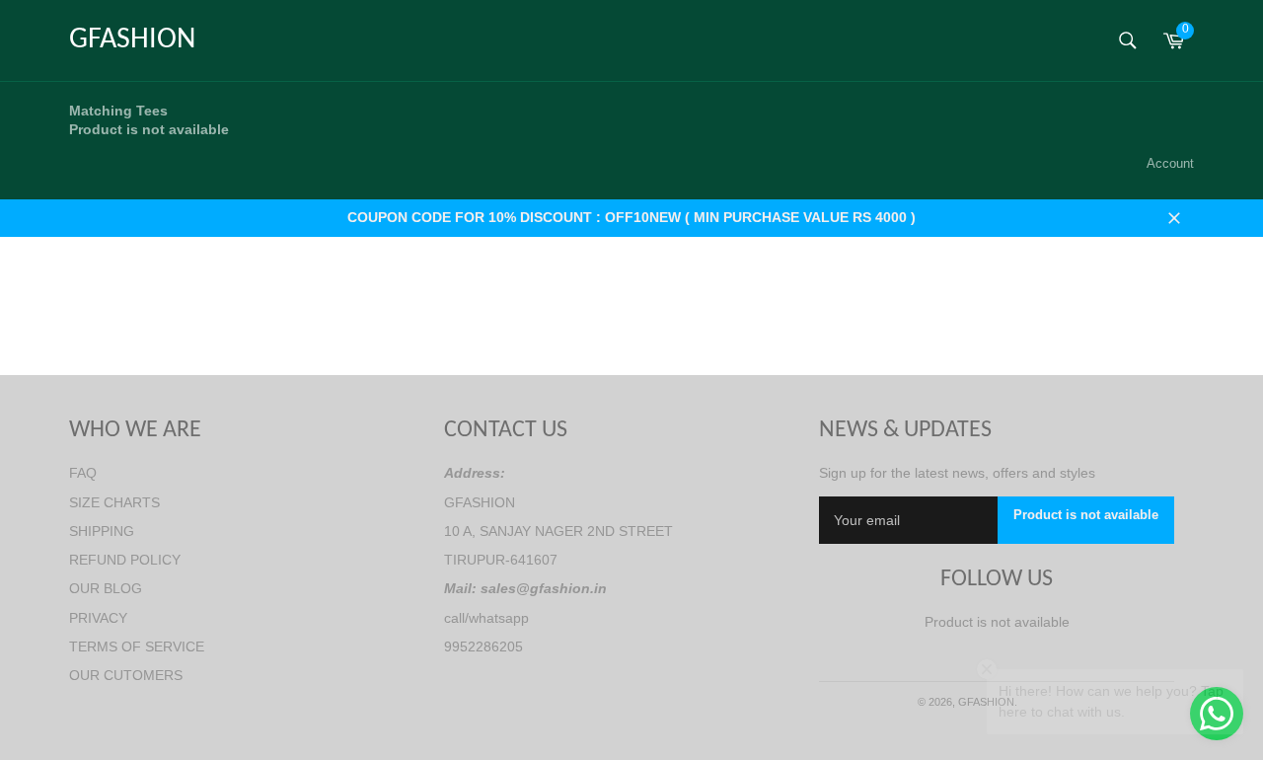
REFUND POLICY (125, 560)
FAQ (83, 473)
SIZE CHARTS (114, 502)
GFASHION (132, 40)
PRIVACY (98, 618)
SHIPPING (101, 531)
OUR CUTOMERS (126, 675)
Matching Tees (149, 120)
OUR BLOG (105, 588)
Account (1170, 163)
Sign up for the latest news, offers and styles (957, 473)
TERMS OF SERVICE (136, 646)
